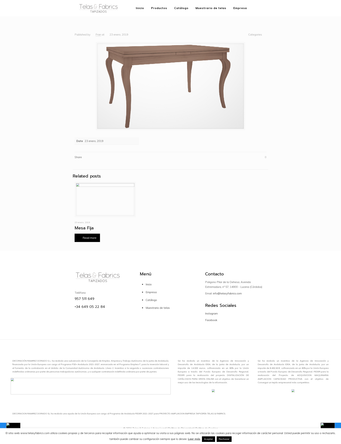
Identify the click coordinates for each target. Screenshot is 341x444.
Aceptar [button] (208, 439)
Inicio (149, 284)
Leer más (194, 439)
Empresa (151, 292)
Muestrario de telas (158, 308)
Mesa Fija (84, 228)
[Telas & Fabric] (98, 8)
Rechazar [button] (224, 439)
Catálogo (151, 300)
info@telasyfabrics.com (227, 293)
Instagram (211, 313)
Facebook (211, 320)
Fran (98, 34)
